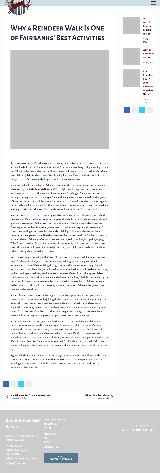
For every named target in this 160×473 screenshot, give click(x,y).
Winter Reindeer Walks (148, 53)
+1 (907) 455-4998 (16, 463)
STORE (48, 428)
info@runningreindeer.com (22, 458)
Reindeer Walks (55, 359)
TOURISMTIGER (145, 430)
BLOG (47, 442)
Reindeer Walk (37, 189)
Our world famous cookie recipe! (147, 26)
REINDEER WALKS (54, 419)
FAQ (46, 438)
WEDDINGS (50, 423)
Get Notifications (61, 458)
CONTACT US (51, 446)
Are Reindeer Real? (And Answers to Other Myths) (148, 83)
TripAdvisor (33, 175)
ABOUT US (50, 433)
